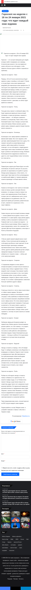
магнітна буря (13, 547)
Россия (22, 539)
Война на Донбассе (16, 536)
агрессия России (17, 542)
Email (3, 461)
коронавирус (5, 547)
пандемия (4, 550)
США (27, 539)
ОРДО (11, 539)
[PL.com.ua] (7, 5)
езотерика (13, 545)
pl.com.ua (7, 565)
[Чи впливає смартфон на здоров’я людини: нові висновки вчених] (25, 525)
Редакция (10, 579)
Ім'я (2, 454)
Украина (9, 542)
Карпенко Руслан (7, 27)
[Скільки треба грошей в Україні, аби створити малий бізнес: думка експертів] (5, 525)
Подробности (26, 416)
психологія (11, 550)
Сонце (3, 542)
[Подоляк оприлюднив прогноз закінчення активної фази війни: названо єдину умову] (15, 514)
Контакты (21, 579)
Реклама (15, 579)
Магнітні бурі (5, 539)
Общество (5, 11)
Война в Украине (6, 536)
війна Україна (5, 545)
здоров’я (20, 545)
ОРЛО (17, 539)
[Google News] (15, 421)
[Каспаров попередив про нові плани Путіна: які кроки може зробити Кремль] (15, 525)
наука (20, 547)
